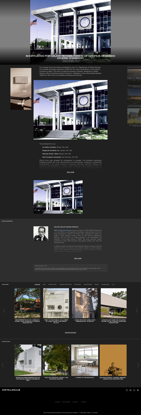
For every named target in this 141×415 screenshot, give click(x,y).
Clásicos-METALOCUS (65, 284)
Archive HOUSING (70, 332)
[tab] (37, 284)
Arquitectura (52, 284)
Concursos (77, 284)
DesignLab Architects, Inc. (51, 150)
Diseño (97, 284)
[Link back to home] (11, 390)
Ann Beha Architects (49, 147)
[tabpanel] (70, 311)
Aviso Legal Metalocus (67, 412)
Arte (44, 284)
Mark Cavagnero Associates (51, 157)
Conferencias (88, 284)
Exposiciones (105, 284)
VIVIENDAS (37, 284)
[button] (4, 311)
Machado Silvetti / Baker (50, 154)
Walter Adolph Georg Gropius (66, 227)
